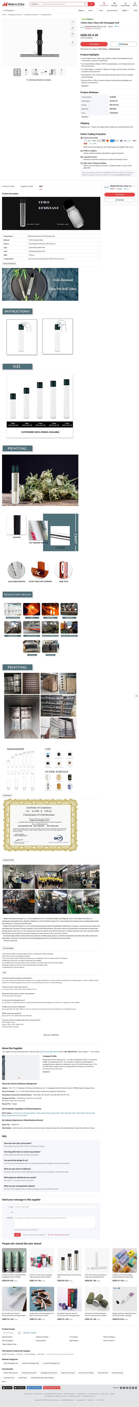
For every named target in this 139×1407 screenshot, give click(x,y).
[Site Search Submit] (91, 4)
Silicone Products (108, 1340)
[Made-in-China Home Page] (13, 4)
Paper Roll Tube (103, 1373)
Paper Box (68, 1113)
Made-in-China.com (60, 1396)
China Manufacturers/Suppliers (53, 1394)
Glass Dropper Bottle (49, 1113)
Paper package (40, 1340)
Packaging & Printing (14, 15)
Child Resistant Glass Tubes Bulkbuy (42, 1378)
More (4, 1381)
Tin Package (73, 1337)
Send (17, 1235)
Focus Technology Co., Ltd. (55, 1400)
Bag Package (74, 1340)
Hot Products (28, 1394)
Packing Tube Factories (29, 1373)
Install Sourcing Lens (52, 1388)
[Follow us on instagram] (127, 1388)
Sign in (135, 5)
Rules (135, 10)
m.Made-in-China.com (74, 1396)
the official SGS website (50, 1052)
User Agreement (80, 1400)
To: (12, 1212)
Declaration (91, 1400)
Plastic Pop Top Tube (87, 1113)
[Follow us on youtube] (130, 1388)
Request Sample (114, 49)
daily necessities (7, 1337)
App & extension (112, 10)
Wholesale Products (69, 1394)
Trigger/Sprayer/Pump (9, 1344)
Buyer (90, 10)
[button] (85, 4)
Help (100, 10)
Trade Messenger (34, 1388)
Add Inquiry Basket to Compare (40, 80)
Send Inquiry (94, 44)
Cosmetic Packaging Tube (51, 1363)
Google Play (19, 1388)
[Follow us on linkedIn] (136, 1388)
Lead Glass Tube (9, 1378)
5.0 (113, 189)
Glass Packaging (7, 1340)
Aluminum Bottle (29, 1113)
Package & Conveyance (31, 15)
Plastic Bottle (6, 1115)
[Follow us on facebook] (121, 1388)
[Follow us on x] (124, 1388)
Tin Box (38, 1113)
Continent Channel (93, 1394)
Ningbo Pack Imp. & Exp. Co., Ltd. (95, 26)
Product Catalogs (30, 1333)
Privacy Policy (101, 1400)
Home (4, 15)
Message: (10, 1218)
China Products (38, 1394)
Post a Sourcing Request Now (58, 1235)
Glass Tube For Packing (86, 1373)
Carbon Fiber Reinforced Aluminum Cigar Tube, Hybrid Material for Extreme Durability (96, 1277)
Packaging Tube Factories (49, 1373)
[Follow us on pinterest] (133, 1388)
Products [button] (35, 4)
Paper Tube (76, 1113)
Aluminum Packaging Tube (30, 1363)
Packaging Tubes (45, 15)
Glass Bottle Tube (117, 1373)
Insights (112, 1394)
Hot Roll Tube (22, 1378)
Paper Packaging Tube (11, 1363)
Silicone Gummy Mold (19, 1115)
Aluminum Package (42, 1337)
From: (11, 1207)
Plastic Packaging (109, 1337)
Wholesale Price (81, 1394)
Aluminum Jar (18, 1113)
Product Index (104, 1394)
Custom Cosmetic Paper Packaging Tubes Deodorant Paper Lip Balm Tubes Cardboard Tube (41, 1277)
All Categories (9, 10)
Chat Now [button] (124, 44)
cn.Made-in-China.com (89, 1396)
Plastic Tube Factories (11, 1373)
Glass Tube (60, 1113)
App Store (7, 1388)
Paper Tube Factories (68, 1373)
